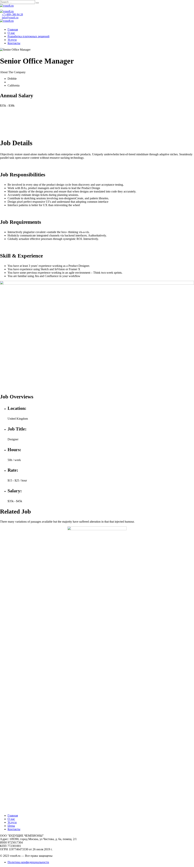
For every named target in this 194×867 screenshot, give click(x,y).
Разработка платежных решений (28, 36)
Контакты (14, 43)
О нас (11, 33)
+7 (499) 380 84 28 (12, 14)
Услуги (12, 39)
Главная (13, 29)
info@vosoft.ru (10, 17)
